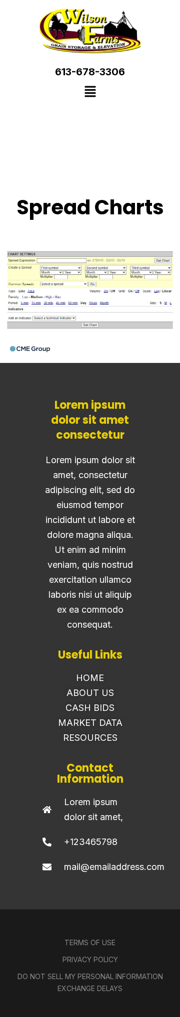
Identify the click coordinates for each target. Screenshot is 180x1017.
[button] (90, 92)
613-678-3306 (90, 72)
